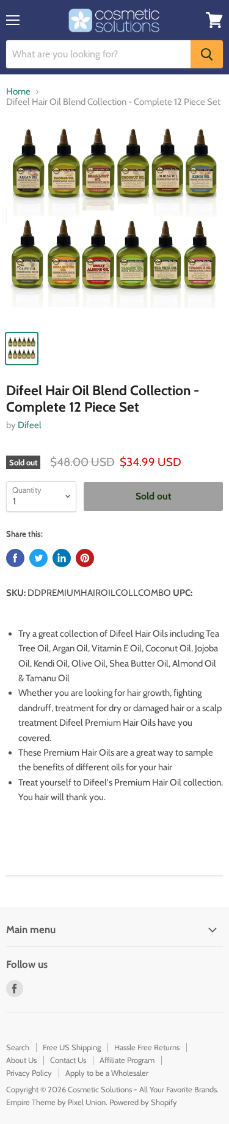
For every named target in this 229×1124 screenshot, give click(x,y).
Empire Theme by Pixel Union (56, 1102)
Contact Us (68, 1060)
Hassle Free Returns (147, 1047)
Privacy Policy (29, 1073)
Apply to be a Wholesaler (106, 1073)
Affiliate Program (127, 1060)
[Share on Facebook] (15, 558)
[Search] (207, 54)
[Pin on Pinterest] (85, 558)
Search (17, 1047)
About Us (21, 1060)
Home (18, 92)
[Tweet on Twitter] (38, 558)
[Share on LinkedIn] (62, 558)
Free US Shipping (72, 1047)
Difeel (30, 425)
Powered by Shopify (143, 1102)
